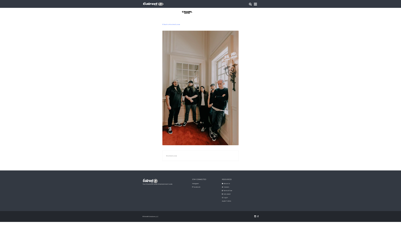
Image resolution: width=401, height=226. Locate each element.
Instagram (195, 183)
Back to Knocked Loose (172, 24)
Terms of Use (227, 190)
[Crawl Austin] (188, 12)
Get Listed (226, 194)
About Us (227, 183)
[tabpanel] (188, 12)
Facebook (196, 187)
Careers (226, 187)
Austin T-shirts (226, 201)
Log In (226, 197)
